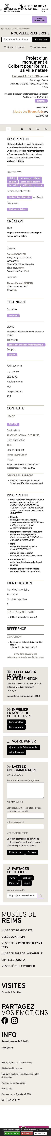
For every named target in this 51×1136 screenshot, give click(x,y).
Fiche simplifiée (16, 722)
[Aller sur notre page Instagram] (14, 1020)
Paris (14, 290)
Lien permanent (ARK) (16, 890)
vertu (39, 185)
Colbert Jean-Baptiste (19, 197)
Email (27, 883)
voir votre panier (40, 47)
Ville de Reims (7, 1062)
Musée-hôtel (18, 966)
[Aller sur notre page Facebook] (4, 1020)
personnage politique (30, 178)
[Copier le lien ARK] (40, 895)
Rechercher (41, 39)
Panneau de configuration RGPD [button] (16, 1094)
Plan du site (6, 1088)
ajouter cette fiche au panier (23, 747)
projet (13, 424)
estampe (41, 101)
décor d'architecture (30, 182)
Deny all (27, 1133)
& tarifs (15, 1041)
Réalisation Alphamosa (11, 1068)
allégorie (27, 185)
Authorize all (13, 1133)
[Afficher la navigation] (7, 6)
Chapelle (13, 960)
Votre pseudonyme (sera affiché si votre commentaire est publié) (24, 810)
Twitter (12, 878)
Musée (39, 19)
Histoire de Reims (17, 209)
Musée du (22, 953)
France (21, 268)
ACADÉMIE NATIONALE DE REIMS (23, 435)
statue (12, 178)
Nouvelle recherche (30, 33)
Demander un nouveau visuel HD (22, 696)
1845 (26, 271)
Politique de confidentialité (13, 1083)
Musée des (28, 112)
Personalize (40, 1133)
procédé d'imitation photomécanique (26, 344)
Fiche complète (16, 727)
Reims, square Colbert (17, 455)
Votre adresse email (15, 822)
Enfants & (11, 992)
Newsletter (7, 1048)
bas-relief (13, 185)
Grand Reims (26, 1062)
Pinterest (14, 883)
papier (12, 354)
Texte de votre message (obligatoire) (23, 780)
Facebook (26, 878)
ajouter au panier (15, 47)
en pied (12, 182)
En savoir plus (45, 10)
